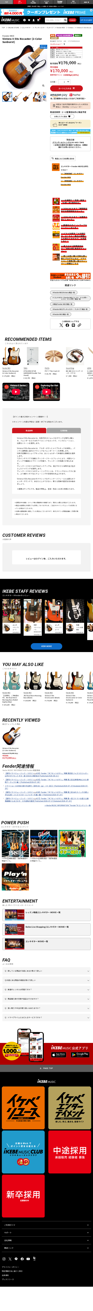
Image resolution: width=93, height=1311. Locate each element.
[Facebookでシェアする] (67, 325)
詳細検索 (72, 20)
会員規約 (5, 1275)
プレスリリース (8, 1279)
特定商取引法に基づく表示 (12, 1271)
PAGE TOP (48, 1068)
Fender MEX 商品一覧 (61, 314)
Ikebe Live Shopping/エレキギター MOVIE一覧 (47, 926)
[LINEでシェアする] (73, 325)
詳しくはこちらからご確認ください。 (34, 1002)
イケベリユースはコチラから (69, 1012)
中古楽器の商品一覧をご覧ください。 (50, 993)
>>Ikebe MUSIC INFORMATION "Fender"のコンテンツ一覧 (68, 805)
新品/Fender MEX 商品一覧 (63, 304)
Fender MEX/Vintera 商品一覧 (64, 292)
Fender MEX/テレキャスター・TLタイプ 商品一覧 (71, 309)
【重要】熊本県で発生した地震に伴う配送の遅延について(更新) (46, 6)
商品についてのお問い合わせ (64, 158)
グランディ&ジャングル (61, 142)
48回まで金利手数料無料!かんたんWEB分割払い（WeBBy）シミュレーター (72, 105)
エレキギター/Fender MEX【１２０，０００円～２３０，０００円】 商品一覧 (70, 298)
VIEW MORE (46, 646)
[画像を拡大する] (43, 86)
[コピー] (79, 325)
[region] (46, 743)
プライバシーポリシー (10, 1267)
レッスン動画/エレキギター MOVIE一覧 (43, 912)
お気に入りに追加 (60, 116)
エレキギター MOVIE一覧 (37, 941)
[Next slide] (44, 96)
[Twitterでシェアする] (61, 325)
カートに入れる (64, 88)
